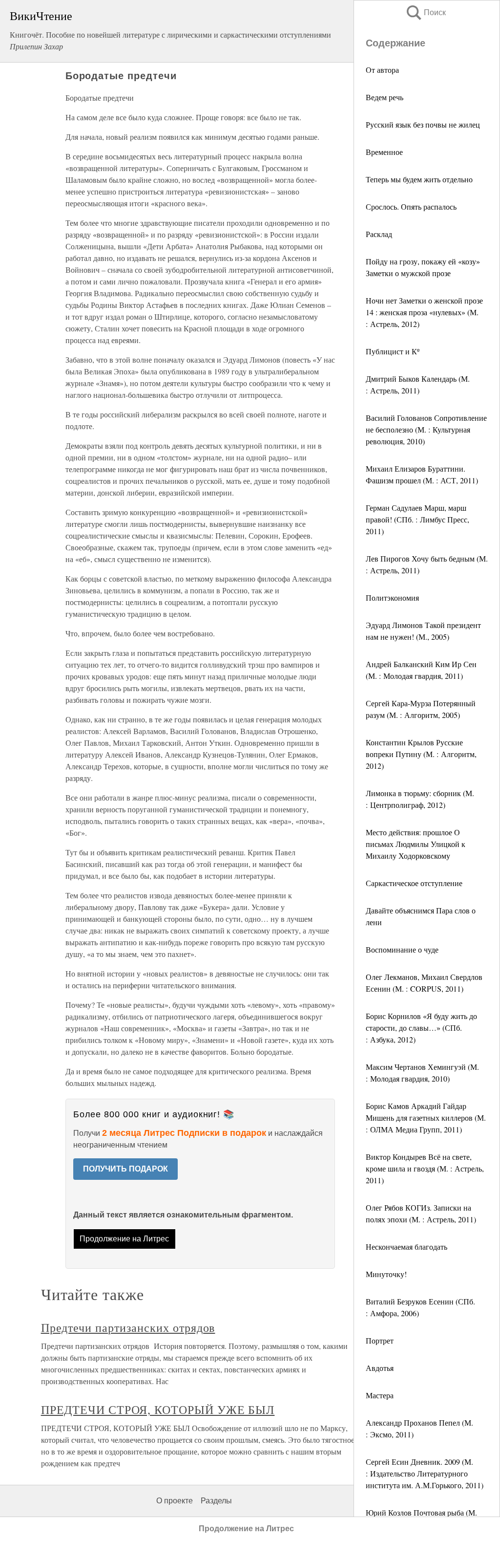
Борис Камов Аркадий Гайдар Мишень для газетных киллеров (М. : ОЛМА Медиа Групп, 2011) (426, 1117)
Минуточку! (386, 1274)
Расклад (379, 234)
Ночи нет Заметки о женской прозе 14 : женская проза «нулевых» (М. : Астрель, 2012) (424, 312)
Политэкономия (392, 597)
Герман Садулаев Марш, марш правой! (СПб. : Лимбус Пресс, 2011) (417, 519)
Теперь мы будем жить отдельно (419, 179)
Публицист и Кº (392, 351)
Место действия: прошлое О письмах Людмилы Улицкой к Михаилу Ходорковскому (415, 844)
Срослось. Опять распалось (411, 206)
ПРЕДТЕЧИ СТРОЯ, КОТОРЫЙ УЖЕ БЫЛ (158, 1409)
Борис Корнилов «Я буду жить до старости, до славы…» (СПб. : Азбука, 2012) (421, 1027)
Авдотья (380, 1368)
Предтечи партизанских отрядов (128, 1327)
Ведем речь (384, 97)
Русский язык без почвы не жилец (423, 124)
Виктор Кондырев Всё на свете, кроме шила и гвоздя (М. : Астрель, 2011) (425, 1168)
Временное (384, 152)
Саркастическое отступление (414, 883)
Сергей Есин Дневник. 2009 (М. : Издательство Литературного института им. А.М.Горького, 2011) (424, 1473)
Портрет (380, 1340)
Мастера (380, 1395)
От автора (382, 70)
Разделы (216, 1501)
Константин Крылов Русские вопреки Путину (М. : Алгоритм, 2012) (421, 754)
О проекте (174, 1501)
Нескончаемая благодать (406, 1246)
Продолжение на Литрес (124, 1239)
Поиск (425, 12)
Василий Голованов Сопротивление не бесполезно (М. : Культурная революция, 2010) (426, 429)
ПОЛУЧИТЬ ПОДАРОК (125, 1169)
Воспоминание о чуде (402, 949)
